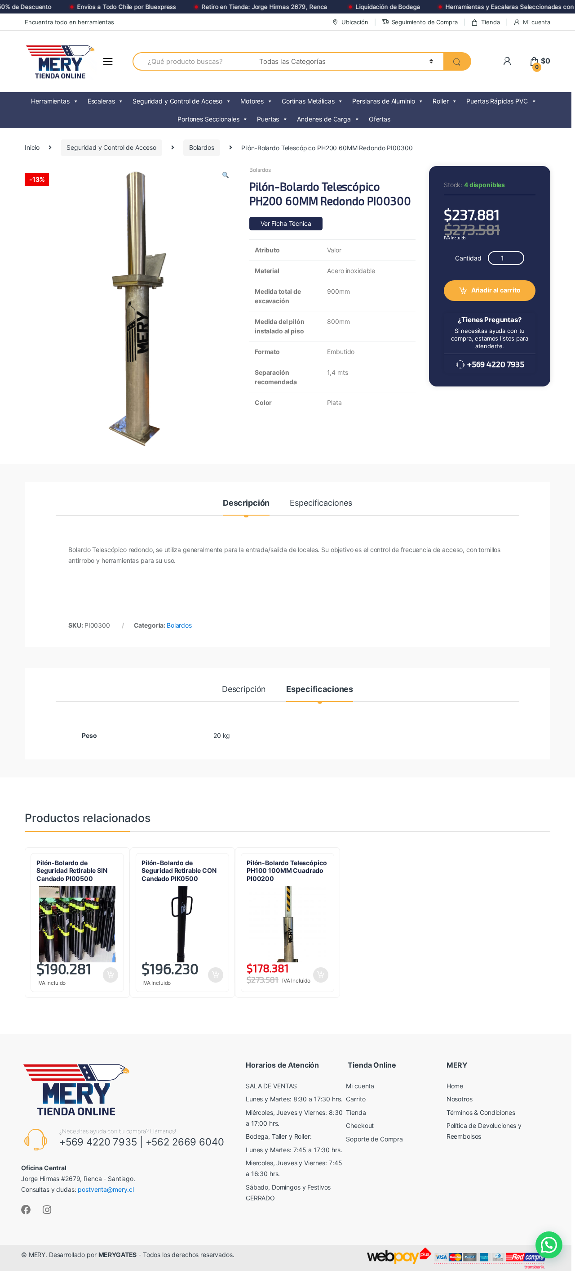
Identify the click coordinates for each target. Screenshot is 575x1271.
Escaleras (101, 101)
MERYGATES (117, 1254)
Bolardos (201, 147)
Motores (252, 101)
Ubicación (354, 22)
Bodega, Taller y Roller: (279, 1136)
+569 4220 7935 (494, 364)
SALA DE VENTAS (271, 1086)
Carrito (355, 1099)
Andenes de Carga (324, 119)
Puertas (268, 119)
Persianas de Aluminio (383, 101)
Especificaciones (321, 503)
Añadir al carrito (496, 290)
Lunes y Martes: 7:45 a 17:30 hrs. (294, 1150)
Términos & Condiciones (481, 1112)
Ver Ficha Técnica (286, 223)
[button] (225, 176)
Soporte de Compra (374, 1139)
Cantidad (468, 258)
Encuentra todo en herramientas (69, 22)
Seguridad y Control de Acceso (177, 101)
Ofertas (379, 119)
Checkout (360, 1125)
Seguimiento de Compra (425, 22)
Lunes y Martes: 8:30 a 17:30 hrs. (294, 1099)
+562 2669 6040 (185, 1142)
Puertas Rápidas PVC (496, 101)
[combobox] (191, 61)
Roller (440, 101)
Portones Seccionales (208, 119)
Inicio (32, 147)
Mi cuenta (536, 22)
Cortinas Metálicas (308, 101)
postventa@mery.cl (106, 1189)
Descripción (246, 503)
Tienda (490, 22)
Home (455, 1086)
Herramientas (50, 101)
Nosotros (460, 1099)
